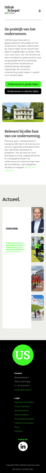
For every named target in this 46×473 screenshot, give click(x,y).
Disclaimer (19, 431)
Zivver (17, 427)
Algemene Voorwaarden (24, 402)
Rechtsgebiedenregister (24, 419)
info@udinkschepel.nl (23, 390)
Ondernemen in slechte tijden (23, 91)
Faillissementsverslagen (24, 423)
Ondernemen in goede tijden (23, 84)
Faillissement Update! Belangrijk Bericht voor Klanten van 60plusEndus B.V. (16, 246)
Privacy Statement (22, 406)
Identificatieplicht (22, 410)
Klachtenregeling (21, 414)
